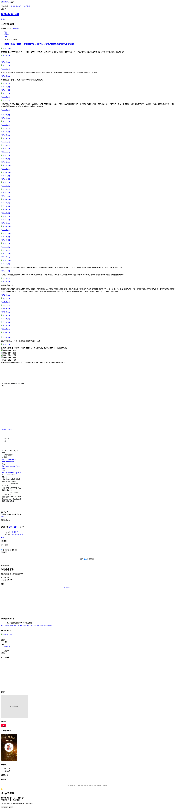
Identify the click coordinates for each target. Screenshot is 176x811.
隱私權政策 (98, 785)
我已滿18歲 (4, 807)
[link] (13, 385)
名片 (5, 36)
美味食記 (15, 532)
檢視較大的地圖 (7, 429)
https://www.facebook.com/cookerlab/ (11, 460)
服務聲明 (105, 785)
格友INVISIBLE (6, 625)
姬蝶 (2, 516)
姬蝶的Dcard (32, 625)
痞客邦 (11, 527)
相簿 (5, 32)
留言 (15, 527)
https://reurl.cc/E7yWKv (11, 473)
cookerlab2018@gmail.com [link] (11, 451)
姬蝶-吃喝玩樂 (10, 14)
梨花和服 (49, 625)
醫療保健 (16, 28)
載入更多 (3, 541)
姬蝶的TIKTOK (23, 625)
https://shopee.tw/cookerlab (11, 467)
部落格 (6, 34)
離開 (10, 807)
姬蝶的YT (14, 625)
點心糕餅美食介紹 (18, 534)
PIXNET (74, 785)
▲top (2, 537)
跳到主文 (4, 19)
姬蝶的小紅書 (41, 625)
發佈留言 (3, 552)
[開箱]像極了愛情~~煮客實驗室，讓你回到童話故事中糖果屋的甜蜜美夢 (39, 44)
